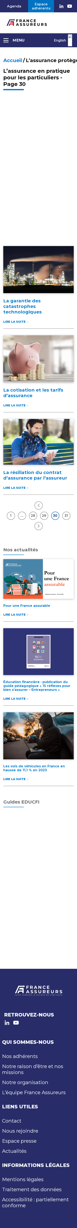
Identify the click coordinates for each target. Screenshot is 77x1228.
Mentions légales (23, 1179)
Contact (11, 1121)
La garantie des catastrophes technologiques (22, 306)
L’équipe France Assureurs (34, 1092)
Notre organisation (25, 1082)
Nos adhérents (20, 1056)
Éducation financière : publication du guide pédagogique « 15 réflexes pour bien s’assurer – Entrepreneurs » (36, 686)
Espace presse (19, 1141)
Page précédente (38, 505)
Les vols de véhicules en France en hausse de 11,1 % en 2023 (34, 768)
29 (44, 516)
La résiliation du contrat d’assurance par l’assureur (35, 475)
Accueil (12, 60)
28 (33, 516)
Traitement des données (32, 1189)
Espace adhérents (41, 6)
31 (66, 516)
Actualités (14, 1151)
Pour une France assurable (26, 606)
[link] (61, 6)
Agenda (14, 6)
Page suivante (38, 526)
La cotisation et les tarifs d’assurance (33, 392)
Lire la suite (18, 322)
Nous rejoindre (20, 1131)
